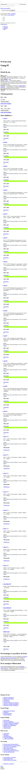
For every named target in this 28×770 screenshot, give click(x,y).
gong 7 (5, 528)
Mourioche (5, 734)
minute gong (6, 631)
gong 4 (5, 473)
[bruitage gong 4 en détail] (4, 482)
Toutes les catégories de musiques (11, 704)
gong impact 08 (7, 584)
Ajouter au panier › (5, 101)
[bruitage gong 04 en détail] (4, 270)
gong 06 (5, 310)
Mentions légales (7, 726)
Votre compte (6, 720)
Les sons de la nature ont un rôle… (11, 750)
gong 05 (5, 285)
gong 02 (5, 166)
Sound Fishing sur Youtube (9, 757)
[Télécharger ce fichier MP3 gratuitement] (6, 450)
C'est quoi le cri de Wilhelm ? (10, 746)
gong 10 (5, 411)
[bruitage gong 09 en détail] (4, 396)
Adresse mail (3, 4)
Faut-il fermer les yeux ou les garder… (12, 745)
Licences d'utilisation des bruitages (11, 722)
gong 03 (5, 213)
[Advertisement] (14, 45)
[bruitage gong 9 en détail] (4, 574)
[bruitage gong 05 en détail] (4, 295)
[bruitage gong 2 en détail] (4, 445)
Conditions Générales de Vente (10, 724)
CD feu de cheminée (8, 737)
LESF (6, 80)
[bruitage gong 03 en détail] (4, 222)
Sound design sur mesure (9, 710)
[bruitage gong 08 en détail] (4, 371)
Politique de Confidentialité (9, 725)
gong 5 (5, 491)
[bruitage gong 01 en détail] (4, 127)
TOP (2, 766)
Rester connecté (5, 10)
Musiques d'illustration (8, 698)
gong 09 (5, 386)
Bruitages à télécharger (8, 697)
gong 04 (5, 261)
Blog (4, 29)
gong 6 (5, 510)
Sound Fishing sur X (8, 758)
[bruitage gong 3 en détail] (4, 463)
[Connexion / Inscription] (4, 19)
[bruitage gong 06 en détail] (4, 320)
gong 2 (5, 436)
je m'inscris (13, 13)
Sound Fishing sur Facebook (9, 760)
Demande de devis (7, 713)
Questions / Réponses (8, 721)
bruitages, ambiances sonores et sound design (14, 657)
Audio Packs (6, 733)
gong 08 (5, 361)
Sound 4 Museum (7, 714)
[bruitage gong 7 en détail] (4, 537)
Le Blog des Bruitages (8, 738)
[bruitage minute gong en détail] (4, 641)
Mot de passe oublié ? (5, 8)
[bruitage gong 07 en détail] (4, 345)
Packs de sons (6, 701)
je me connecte (11, 15)
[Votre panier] (4, 20)
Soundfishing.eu (7, 736)
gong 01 (5, 118)
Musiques (5, 28)
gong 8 (5, 547)
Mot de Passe (23, 4)
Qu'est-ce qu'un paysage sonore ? (11, 744)
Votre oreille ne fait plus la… (9, 749)
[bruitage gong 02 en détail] (4, 174)
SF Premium (6, 700)
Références (5, 712)
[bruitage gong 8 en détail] (4, 555)
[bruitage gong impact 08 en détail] (4, 592)
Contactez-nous (6, 728)
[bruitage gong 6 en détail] (4, 519)
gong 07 (5, 335)
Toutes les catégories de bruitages (11, 702)
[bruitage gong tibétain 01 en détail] (4, 616)
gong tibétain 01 (7, 607)
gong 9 (5, 565)
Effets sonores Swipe (8, 748)
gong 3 (5, 454)
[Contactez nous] (4, 17)
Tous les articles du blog (8, 751)
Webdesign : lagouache (8, 763)
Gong (9, 79)
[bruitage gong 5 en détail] (4, 500)
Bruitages (5, 26)
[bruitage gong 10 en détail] (4, 421)
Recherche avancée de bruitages (10, 705)
